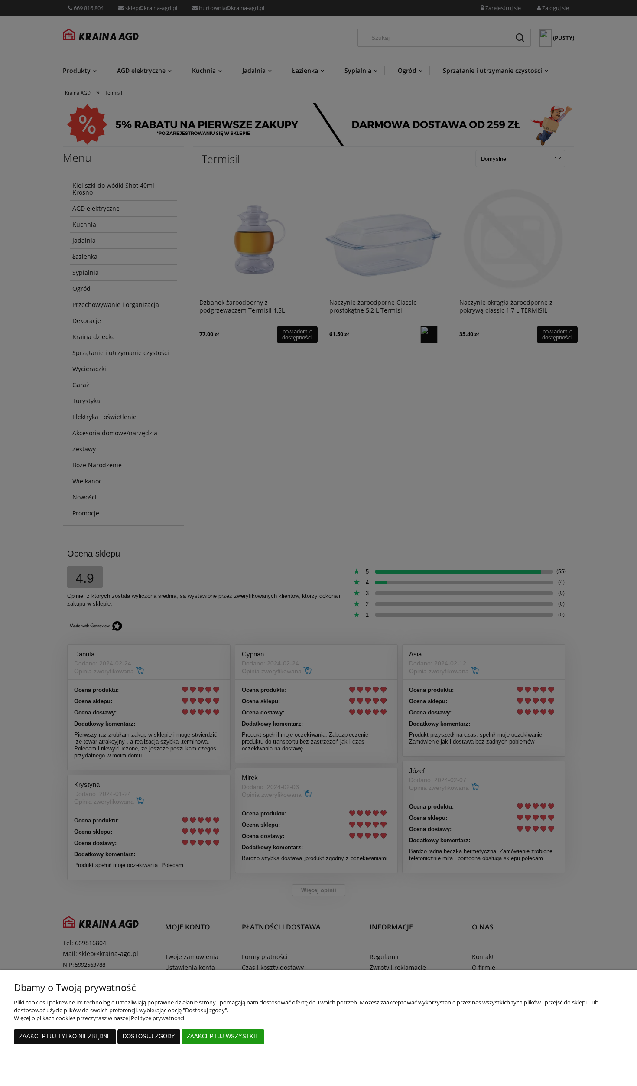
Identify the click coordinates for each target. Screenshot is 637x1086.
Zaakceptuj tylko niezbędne (65, 1036)
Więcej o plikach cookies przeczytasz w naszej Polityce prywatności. (99, 1018)
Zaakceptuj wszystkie (223, 1036)
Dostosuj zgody (149, 1036)
